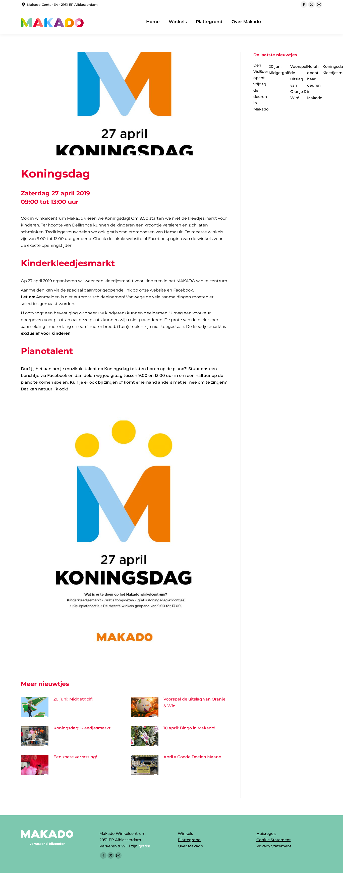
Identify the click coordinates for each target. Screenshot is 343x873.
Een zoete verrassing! (75, 756)
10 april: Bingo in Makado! (189, 728)
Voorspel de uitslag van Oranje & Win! (194, 702)
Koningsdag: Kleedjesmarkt (82, 728)
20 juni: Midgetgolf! (73, 699)
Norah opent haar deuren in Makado (314, 82)
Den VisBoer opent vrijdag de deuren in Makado (261, 87)
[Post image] (34, 707)
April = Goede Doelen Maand (192, 756)
